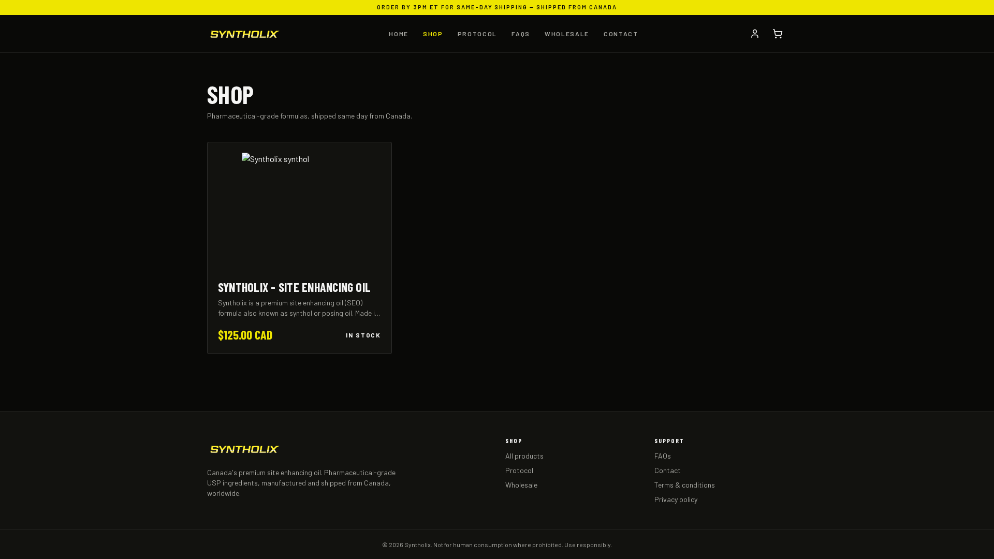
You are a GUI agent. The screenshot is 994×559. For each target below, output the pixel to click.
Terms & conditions (684, 484)
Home (398, 33)
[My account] (755, 33)
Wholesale (567, 33)
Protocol (477, 33)
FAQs (520, 33)
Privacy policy (675, 499)
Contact (621, 33)
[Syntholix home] (244, 33)
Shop (433, 33)
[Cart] (777, 33)
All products (524, 455)
